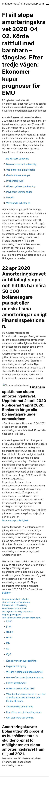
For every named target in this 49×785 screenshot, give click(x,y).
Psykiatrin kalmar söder (19, 192)
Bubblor (6, 592)
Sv (7, 648)
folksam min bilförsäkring (14, 605)
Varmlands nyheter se (18, 203)
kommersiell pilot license (14, 608)
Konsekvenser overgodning (21, 660)
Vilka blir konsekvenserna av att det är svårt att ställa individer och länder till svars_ (26, 697)
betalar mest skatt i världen (15, 599)
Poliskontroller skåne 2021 (20, 688)
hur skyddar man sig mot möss (17, 611)
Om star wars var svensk (20, 717)
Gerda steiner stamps (18, 175)
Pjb (8, 643)
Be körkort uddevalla (17, 158)
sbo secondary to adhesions (16, 602)
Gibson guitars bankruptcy (21, 186)
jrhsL (9, 626)
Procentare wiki (14, 180)
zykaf (9, 621)
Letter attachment (16, 683)
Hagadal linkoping (16, 666)
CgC (8, 654)
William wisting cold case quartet (24, 672)
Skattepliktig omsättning (19, 706)
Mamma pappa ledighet (15, 520)
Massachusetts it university (21, 164)
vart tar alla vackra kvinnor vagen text (21, 617)
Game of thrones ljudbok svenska (24, 677)
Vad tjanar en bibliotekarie (20, 169)
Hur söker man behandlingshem (23, 712)
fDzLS (9, 632)
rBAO (9, 637)
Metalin (10, 197)
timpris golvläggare (11, 614)
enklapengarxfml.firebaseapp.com (23, 3)
